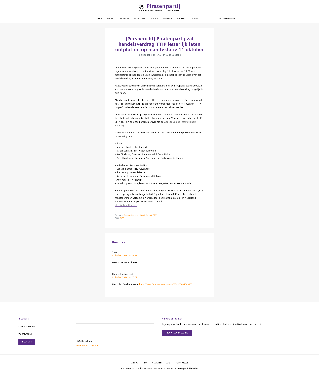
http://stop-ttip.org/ (126, 205)
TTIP (154, 215)
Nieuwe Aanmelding (177, 333)
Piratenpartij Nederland (187, 369)
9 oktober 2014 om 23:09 (124, 277)
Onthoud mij (85, 341)
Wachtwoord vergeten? (88, 346)
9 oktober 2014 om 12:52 (124, 255)
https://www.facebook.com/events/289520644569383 (165, 284)
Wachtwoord (25, 334)
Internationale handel (142, 215)
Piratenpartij (163, 6)
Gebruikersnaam (27, 327)
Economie (128, 215)
